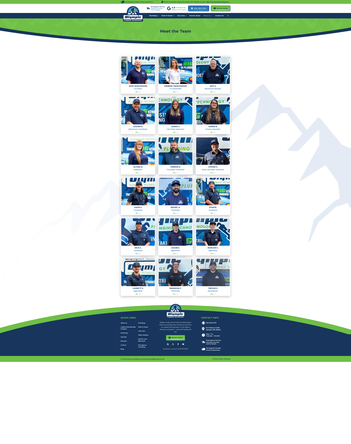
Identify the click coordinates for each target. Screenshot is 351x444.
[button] (228, 15)
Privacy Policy (217, 359)
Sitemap (227, 359)
